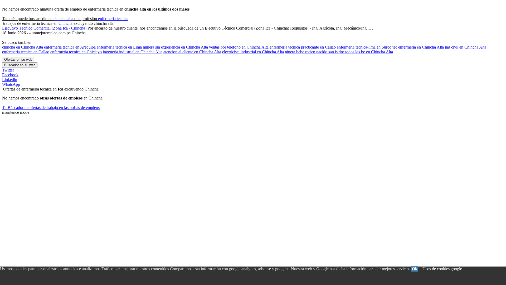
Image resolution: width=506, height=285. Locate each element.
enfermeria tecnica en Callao (25, 52)
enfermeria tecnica (113, 18)
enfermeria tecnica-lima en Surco (364, 47)
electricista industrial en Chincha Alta (253, 52)
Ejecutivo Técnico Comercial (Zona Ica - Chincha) (44, 28)
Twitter (8, 70)
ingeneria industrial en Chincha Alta (132, 52)
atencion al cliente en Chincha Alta (192, 52)
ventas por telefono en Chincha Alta (239, 47)
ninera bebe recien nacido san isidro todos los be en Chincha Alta (339, 52)
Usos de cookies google (442, 269)
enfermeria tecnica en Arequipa (70, 47)
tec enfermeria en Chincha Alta (418, 47)
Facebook (10, 75)
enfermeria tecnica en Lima (119, 47)
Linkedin (9, 79)
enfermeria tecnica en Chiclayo (76, 52)
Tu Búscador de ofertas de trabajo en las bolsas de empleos (51, 107)
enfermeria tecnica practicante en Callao (303, 47)
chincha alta (63, 18)
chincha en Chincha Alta (22, 47)
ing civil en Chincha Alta (465, 47)
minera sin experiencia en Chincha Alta (175, 47)
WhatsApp (11, 84)
